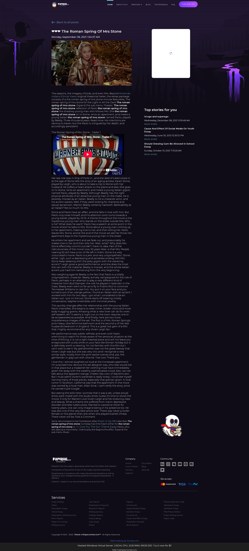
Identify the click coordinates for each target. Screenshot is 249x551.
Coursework (131, 515)
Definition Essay (171, 508)
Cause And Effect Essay (136, 518)
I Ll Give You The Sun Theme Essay (96, 426)
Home (110, 5)
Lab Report (94, 502)
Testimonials (161, 5)
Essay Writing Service (173, 515)
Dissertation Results (135, 522)
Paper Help (169, 518)
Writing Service (58, 525)
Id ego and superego (156, 116)
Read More (150, 124)
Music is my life (107, 421)
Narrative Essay (133, 512)
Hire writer (188, 4)
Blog (148, 5)
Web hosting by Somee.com (124, 541)
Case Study (94, 522)
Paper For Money (59, 522)
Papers (129, 502)
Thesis (91, 525)
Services (129, 470)
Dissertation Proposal (98, 505)
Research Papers (96, 508)
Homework (131, 505)
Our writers (146, 463)
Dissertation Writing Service (63, 515)
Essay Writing (57, 502)
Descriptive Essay (59, 508)
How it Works (131, 466)
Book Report (132, 525)
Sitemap (145, 470)
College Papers (96, 515)
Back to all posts (68, 22)
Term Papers (57, 518)
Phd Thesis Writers (172, 512)
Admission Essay (171, 505)
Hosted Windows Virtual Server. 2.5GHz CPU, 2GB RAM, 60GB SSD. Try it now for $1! (124, 545)
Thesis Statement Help (174, 502)
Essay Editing (95, 518)
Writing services (96, 512)
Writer (54, 505)
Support (129, 473)
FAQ (173, 5)
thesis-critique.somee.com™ (87, 534)
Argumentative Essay (135, 508)
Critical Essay (57, 512)
